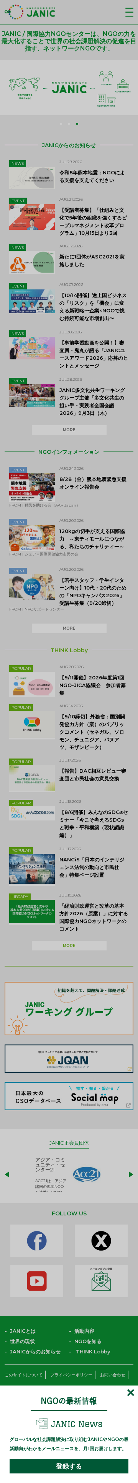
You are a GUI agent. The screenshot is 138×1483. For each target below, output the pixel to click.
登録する (69, 1466)
